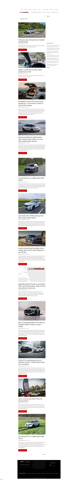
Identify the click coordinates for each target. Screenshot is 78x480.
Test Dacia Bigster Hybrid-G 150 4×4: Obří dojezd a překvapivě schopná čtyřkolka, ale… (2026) (53, 49)
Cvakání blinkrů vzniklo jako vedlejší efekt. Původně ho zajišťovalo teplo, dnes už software (53, 59)
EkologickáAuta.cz (43, 473)
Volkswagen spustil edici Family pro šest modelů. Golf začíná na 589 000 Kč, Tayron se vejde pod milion (53, 52)
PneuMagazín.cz (33, 473)
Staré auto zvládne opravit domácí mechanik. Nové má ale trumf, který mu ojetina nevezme (53, 56)
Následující (44, 454)
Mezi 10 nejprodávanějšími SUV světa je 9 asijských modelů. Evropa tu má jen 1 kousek (31, 325)
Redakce (21, 464)
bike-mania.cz (29, 473)
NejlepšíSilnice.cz (38, 473)
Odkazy (24, 464)
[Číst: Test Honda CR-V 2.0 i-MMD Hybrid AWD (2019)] (32, 424)
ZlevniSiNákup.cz (57, 473)
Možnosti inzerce (27, 464)
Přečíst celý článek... (22, 49)
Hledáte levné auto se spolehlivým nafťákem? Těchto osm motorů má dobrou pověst (53, 62)
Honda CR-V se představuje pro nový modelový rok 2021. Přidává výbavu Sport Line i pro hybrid (31, 362)
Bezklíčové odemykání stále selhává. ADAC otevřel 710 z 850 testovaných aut (52, 65)
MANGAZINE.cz (49, 473)
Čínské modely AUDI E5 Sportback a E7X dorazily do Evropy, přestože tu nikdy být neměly (53, 46)
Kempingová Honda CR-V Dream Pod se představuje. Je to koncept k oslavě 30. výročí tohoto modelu (30, 103)
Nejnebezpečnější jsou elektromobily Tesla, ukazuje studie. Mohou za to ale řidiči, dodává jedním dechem (30, 139)
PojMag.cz (52, 473)
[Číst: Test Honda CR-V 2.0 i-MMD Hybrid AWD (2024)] (32, 166)
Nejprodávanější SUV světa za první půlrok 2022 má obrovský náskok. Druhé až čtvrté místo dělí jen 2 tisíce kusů (31, 286)
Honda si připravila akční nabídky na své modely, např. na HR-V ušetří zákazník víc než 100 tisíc (31, 250)
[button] (45, 12)
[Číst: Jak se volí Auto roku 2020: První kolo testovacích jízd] (32, 387)
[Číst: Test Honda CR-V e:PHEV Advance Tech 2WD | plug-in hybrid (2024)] (32, 203)
